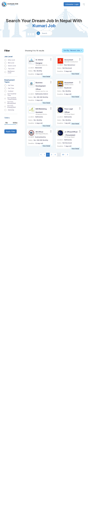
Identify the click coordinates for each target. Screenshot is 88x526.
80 (63, 155)
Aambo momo (68, 84)
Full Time (11, 85)
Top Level (11, 68)
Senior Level (12, 66)
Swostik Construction (71, 62)
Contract (10, 91)
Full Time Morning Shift (11, 102)
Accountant (68, 60)
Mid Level (11, 63)
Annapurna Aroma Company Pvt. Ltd (41, 114)
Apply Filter (10, 131)
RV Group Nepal (69, 114)
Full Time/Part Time (12, 94)
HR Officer (39, 132)
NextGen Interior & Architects (41, 65)
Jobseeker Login (72, 4)
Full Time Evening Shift (11, 106)
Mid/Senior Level (11, 72)
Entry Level (11, 60)
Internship (11, 110)
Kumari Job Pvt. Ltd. (42, 91)
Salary (7, 118)
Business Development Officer (41, 86)
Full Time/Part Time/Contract (12, 98)
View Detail (46, 76)
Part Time (11, 88)
